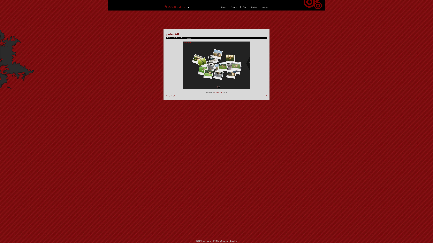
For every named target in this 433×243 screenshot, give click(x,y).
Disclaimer (233, 241)
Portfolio (254, 7)
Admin (189, 38)
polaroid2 (172, 34)
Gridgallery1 (170, 96)
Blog (244, 7)
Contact (265, 7)
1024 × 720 (218, 93)
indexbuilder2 (262, 96)
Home (223, 7)
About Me (234, 7)
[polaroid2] (216, 89)
